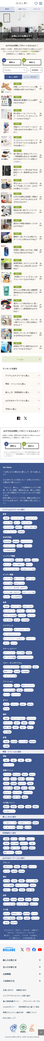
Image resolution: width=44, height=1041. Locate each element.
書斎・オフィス (9, 852)
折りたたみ (34, 904)
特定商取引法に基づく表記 (29, 1007)
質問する (12, 62)
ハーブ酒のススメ (15, 938)
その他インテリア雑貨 (28, 569)
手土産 (7, 709)
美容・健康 (7, 727)
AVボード (19, 527)
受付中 (7, 9)
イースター (7, 774)
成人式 (25, 788)
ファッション (8, 685)
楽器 (16, 727)
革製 (15, 890)
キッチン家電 (24, 742)
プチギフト (15, 704)
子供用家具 (25, 671)
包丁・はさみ (31, 579)
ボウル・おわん (28, 606)
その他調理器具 (17, 597)
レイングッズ (16, 695)
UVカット (7, 890)
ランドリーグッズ (27, 541)
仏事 (28, 807)
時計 (28, 560)
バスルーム (24, 843)
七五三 (7, 783)
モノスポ (31, 933)
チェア (17, 523)
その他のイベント (9, 811)
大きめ (29, 899)
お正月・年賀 (8, 788)
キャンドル (19, 560)
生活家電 (14, 742)
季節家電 (33, 742)
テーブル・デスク (31, 518)
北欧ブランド (8, 867)
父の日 (33, 774)
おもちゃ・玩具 (26, 667)
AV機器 (7, 746)
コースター (22, 615)
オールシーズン (9, 765)
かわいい (7, 914)
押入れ (33, 848)
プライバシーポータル (31, 1001)
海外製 (15, 871)
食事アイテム (8, 671)
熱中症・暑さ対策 (9, 918)
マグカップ (21, 611)
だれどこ (18, 930)
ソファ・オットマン (18, 518)
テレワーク (35, 918)
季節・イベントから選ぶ (15, 383)
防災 (20, 918)
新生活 (25, 797)
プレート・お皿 (16, 606)
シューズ (7, 695)
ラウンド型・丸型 (9, 904)
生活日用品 (7, 541)
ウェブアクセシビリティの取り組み (16, 995)
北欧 (17, 867)
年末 (30, 783)
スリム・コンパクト (22, 885)
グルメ (32, 723)
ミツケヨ (25, 935)
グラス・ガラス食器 (10, 615)
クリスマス (22, 783)
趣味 (6, 718)
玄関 (6, 843)
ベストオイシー (21, 933)
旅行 (23, 727)
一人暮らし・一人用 (10, 823)
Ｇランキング (8, 930)
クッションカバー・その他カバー (14, 639)
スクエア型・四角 (23, 904)
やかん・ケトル (19, 583)
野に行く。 (7, 935)
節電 (27, 918)
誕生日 (7, 807)
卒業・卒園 (17, 797)
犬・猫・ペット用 (9, 827)
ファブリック (8, 630)
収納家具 (21, 532)
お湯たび (35, 930)
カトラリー (31, 615)
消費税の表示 (21, 990)
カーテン (14, 643)
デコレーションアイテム (25, 657)
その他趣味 (7, 732)
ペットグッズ (29, 690)
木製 (14, 881)
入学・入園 (7, 797)
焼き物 (22, 871)
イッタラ (7, 871)
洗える (33, 885)
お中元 (14, 779)
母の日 (25, 774)
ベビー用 (20, 827)
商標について (31, 1012)
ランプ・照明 (8, 523)
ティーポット (31, 611)
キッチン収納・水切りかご (12, 592)
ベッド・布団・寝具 (30, 527)
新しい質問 (13, 77)
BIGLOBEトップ (9, 1018)
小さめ (36, 899)
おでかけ (19, 852)
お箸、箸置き (8, 620)
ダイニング (31, 839)
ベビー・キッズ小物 (10, 676)
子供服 (17, 671)
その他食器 (25, 620)
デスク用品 (21, 653)
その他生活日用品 (9, 550)
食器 (6, 606)
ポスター (35, 560)
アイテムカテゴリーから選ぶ (17, 375)
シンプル (35, 914)
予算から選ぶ (10, 409)
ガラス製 (7, 881)
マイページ (36, 9)
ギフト (7, 704)
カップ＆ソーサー (9, 611)
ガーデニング (8, 723)
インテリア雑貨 (9, 560)
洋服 (20, 690)
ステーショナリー (9, 653)
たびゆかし (34, 935)
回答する (32, 62)
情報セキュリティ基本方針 (13, 1012)
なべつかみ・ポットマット (12, 634)
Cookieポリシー (9, 1007)
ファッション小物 (9, 690)
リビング (22, 839)
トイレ (7, 848)
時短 (6, 923)
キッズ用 (28, 827)
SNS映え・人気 (17, 914)
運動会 (36, 807)
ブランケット (31, 639)
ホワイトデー (28, 792)
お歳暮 (14, 783)
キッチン (14, 839)
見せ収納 (27, 914)
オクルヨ (26, 930)
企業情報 (7, 973)
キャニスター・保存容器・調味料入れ (15, 588)
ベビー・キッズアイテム (11, 667)
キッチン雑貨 (8, 579)
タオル (20, 546)
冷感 (22, 890)
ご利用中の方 (9, 980)
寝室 (6, 839)
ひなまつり (7, 792)
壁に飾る (25, 848)
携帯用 (7, 899)
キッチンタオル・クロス (22, 630)
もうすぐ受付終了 (31, 77)
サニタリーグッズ (9, 546)
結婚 (14, 807)
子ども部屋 (15, 843)
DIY (17, 723)
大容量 (14, 899)
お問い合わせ (8, 990)
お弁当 (17, 620)
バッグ (17, 685)
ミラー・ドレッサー (10, 532)
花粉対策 (14, 923)
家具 (6, 518)
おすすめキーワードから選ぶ (17, 400)
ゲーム (31, 727)
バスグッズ (28, 546)
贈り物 (31, 704)
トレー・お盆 (8, 583)
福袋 (17, 788)
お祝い (23, 704)
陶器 (22, 881)
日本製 (25, 867)
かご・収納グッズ (19, 564)
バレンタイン (18, 792)
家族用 (36, 823)
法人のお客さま (10, 966)
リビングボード (9, 527)
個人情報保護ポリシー (11, 1001)
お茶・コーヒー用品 (29, 592)
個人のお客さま (10, 960)
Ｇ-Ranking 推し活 (29, 938)
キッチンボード (27, 523)
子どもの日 (17, 774)
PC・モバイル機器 (10, 657)
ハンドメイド (32, 718)
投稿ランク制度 (29, 51)
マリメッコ (33, 867)
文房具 (29, 653)
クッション (7, 564)
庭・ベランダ (16, 848)
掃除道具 (16, 541)
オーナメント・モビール (11, 569)
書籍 (24, 723)
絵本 (36, 667)
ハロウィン (30, 779)
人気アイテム (22, 9)
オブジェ (29, 564)
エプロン (7, 597)
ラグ (6, 643)
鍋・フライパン (19, 579)
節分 (32, 788)
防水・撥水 (30, 890)
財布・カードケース (28, 685)
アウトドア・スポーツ (18, 718)
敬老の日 (21, 779)
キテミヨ (10, 933)
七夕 (6, 779)
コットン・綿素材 (32, 881)
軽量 (21, 899)
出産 (21, 807)
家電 (6, 742)
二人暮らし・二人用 (25, 823)
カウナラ (17, 935)
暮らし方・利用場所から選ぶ (17, 392)
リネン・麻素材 (9, 885)
